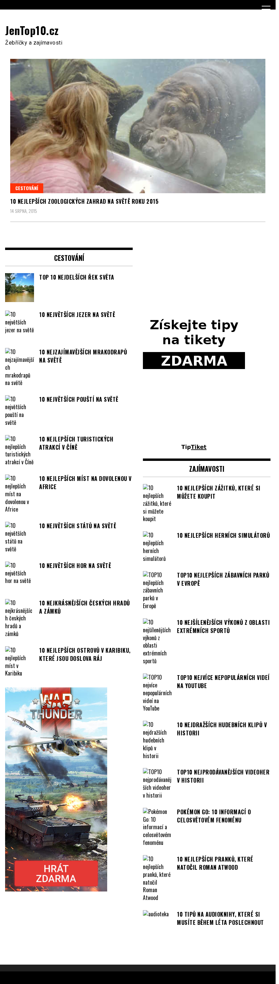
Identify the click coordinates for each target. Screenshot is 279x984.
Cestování (26, 187)
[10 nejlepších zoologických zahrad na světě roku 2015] (137, 126)
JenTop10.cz (32, 30)
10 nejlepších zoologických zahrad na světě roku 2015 (84, 201)
